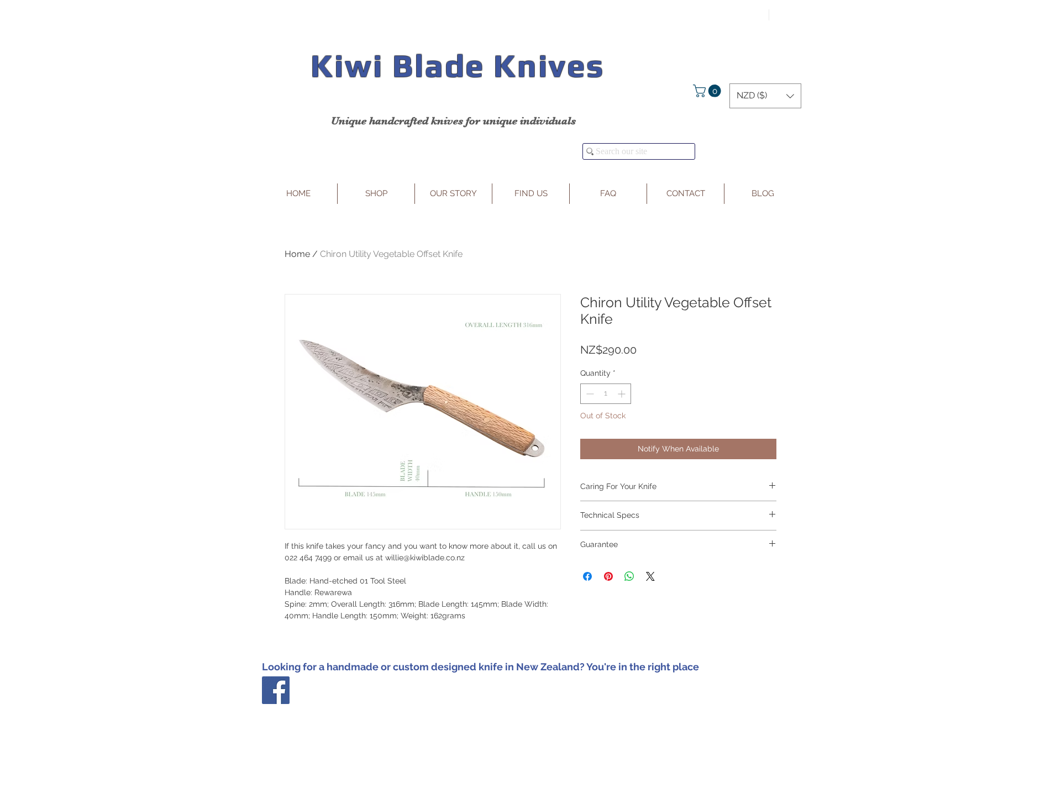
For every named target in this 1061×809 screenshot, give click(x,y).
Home (297, 254)
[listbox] (765, 95)
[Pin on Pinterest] (608, 576)
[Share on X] (650, 576)
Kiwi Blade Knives (457, 65)
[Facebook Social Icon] (276, 690)
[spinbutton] (606, 393)
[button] (708, 91)
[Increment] (622, 393)
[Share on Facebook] (587, 576)
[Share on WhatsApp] (629, 576)
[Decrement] (589, 393)
